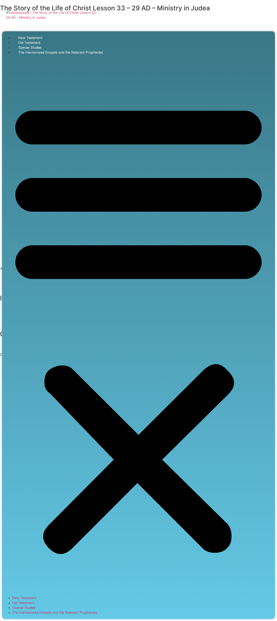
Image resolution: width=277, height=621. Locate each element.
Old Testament (29, 43)
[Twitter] (250, 16)
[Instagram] (263, 16)
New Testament (30, 38)
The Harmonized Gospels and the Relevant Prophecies (60, 52)
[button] (138, 325)
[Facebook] (237, 16)
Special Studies (30, 47)
